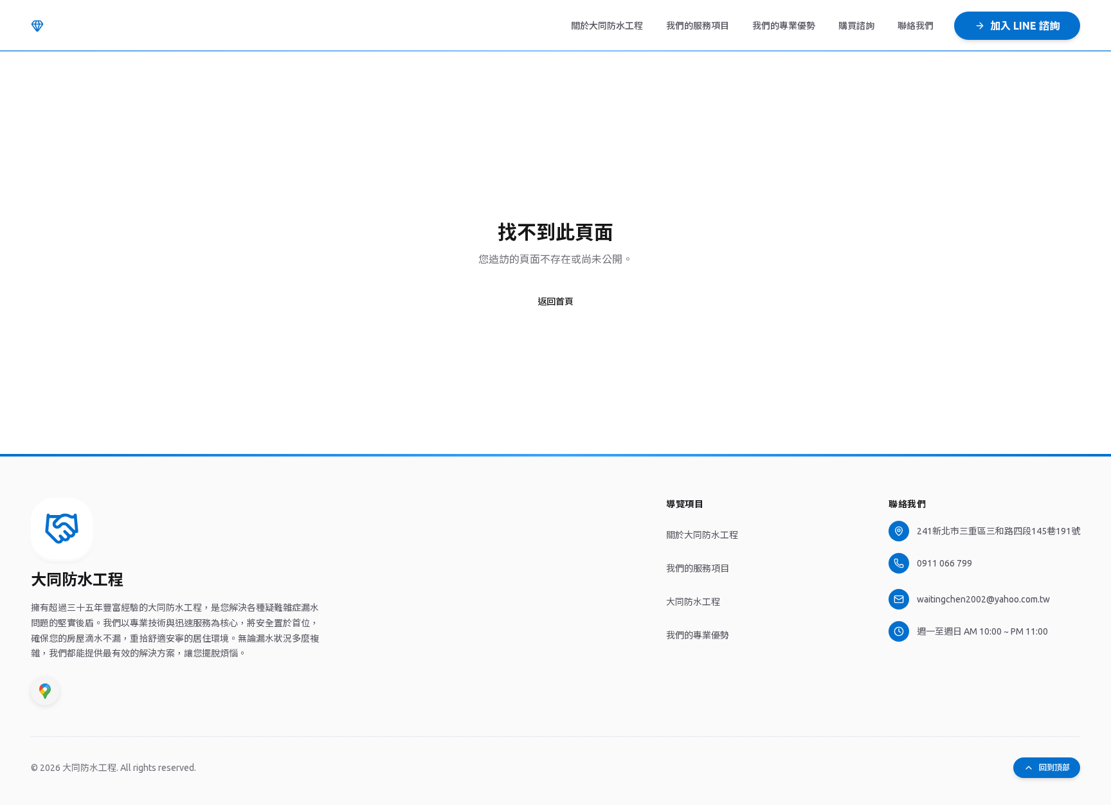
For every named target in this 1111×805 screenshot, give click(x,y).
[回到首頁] (37, 25)
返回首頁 (555, 301)
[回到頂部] (62, 528)
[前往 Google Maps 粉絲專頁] (45, 691)
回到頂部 (1054, 767)
